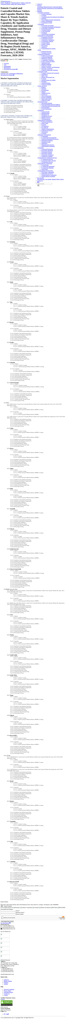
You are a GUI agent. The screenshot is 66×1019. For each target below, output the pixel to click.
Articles (62, 179)
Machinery (44, 143)
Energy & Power (42, 86)
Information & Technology (45, 120)
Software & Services (47, 130)
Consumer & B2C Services (49, 160)
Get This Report (5, 923)
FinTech (44, 124)
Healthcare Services (47, 116)
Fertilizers (44, 32)
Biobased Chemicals (47, 58)
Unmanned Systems (47, 22)
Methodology (7, 67)
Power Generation (46, 97)
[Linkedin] (7, 1014)
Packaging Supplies (47, 153)
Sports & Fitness (46, 83)
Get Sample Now (5, 921)
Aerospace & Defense (43, 12)
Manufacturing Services (48, 145)
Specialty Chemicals (47, 68)
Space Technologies (47, 21)
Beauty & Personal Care (48, 77)
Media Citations (8, 981)
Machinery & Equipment (44, 134)
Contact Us (40, 180)
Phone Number (20, 914)
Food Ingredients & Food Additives (51, 104)
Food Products (45, 107)
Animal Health (45, 111)
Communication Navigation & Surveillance (53, 17)
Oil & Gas (44, 94)
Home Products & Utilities (48, 80)
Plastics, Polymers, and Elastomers (51, 67)
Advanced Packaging (47, 149)
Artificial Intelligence (47, 122)
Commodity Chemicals (48, 60)
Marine (44, 91)
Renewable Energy (47, 99)
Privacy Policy (7, 991)
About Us (39, 4)
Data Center (45, 123)
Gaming (44, 78)
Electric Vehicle (46, 44)
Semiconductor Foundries (48, 176)
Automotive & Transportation (45, 35)
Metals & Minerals (46, 64)
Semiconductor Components (49, 175)
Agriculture (41, 24)
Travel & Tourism (46, 84)
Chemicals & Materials (44, 54)
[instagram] (4, 1014)
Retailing (44, 81)
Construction (45, 165)
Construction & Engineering (49, 137)
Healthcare (41, 110)
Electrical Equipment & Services (50, 139)
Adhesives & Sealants (47, 55)
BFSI (39, 50)
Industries (39, 11)
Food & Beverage (42, 101)
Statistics (54, 179)
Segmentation (7, 66)
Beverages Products (47, 103)
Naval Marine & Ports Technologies (51, 20)
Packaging (41, 147)
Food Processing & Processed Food (51, 106)
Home (2, 2)
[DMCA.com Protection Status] (7, 1005)
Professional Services (47, 162)
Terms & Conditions (9, 989)
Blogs (58, 179)
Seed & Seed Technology (48, 34)
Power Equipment (46, 96)
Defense (44, 18)
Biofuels (44, 88)
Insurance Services (47, 53)
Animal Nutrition (46, 30)
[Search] (38, 185)
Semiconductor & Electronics (45, 170)
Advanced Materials (47, 57)
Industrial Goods (46, 142)
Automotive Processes (47, 37)
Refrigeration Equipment (48, 146)
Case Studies (48, 179)
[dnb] (3, 999)
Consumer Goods (42, 71)
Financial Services (46, 51)
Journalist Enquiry (8, 992)
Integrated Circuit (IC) (47, 173)
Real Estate (45, 169)
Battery (44, 87)
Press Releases (41, 179)
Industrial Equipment (47, 140)
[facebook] (8, 1014)
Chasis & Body (46, 43)
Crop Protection (46, 31)
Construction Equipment (48, 166)
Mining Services (46, 93)
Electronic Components (48, 172)
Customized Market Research (44, 7)
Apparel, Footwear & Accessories (50, 73)
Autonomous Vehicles (47, 41)
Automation (45, 136)
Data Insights (40, 178)
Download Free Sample (10, 69)
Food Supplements (47, 109)
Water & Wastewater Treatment (50, 70)
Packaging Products (47, 152)
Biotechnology (46, 113)
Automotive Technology (48, 40)
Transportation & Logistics (49, 48)
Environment (45, 90)
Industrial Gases (46, 63)
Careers (6, 995)
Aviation (44, 15)
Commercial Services (47, 159)
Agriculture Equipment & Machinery (51, 27)
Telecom (44, 133)
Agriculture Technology (48, 28)
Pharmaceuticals (46, 119)
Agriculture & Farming (48, 25)
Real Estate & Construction (45, 163)
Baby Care (44, 76)
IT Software (45, 127)
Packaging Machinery (47, 150)
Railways (44, 47)
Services (39, 5)
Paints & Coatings (46, 65)
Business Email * (20, 912)
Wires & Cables (46, 100)
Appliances (45, 74)
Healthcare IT (45, 114)
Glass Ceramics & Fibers (48, 61)
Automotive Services (47, 38)
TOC (5, 65)
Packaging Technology (48, 155)
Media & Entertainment (48, 129)
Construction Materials (48, 168)
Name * (18, 910)
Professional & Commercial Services (47, 157)
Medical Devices (46, 117)
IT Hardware (45, 126)
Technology (45, 132)
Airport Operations (47, 14)
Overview (6, 63)
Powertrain (45, 45)
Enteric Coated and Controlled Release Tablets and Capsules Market (16, 3)
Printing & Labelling (47, 156)
